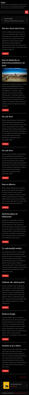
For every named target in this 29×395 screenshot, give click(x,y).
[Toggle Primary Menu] (26, 12)
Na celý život (7, 116)
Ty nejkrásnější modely (12, 248)
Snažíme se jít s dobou (11, 345)
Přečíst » (6, 54)
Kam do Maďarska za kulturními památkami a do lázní (13, 63)
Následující (22, 377)
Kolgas (3, 2)
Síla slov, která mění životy (13, 28)
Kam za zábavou (8, 184)
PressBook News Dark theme (20, 393)
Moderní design (8, 314)
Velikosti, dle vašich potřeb (13, 282)
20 (10, 377)
